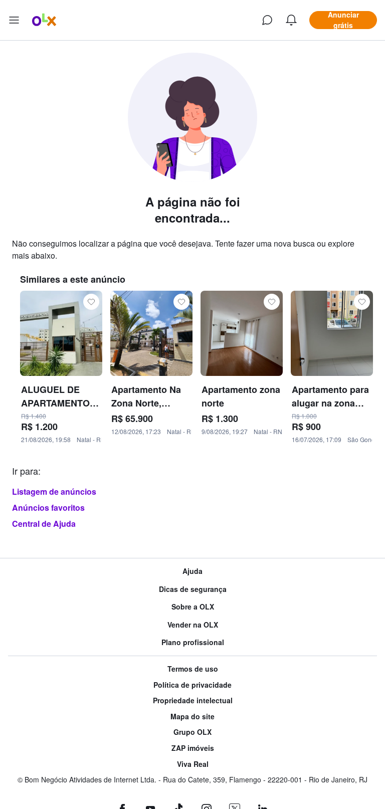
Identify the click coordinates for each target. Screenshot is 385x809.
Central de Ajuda (44, 523)
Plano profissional (192, 642)
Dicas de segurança (193, 589)
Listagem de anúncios (54, 491)
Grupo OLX (192, 732)
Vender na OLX (192, 625)
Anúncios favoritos (48, 507)
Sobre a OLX (192, 607)
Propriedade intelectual (193, 700)
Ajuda (192, 571)
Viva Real (193, 764)
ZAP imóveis (192, 748)
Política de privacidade (192, 685)
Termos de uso (192, 669)
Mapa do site (192, 716)
